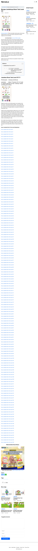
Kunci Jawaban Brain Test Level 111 (7, 383)
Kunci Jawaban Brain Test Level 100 (7, 358)
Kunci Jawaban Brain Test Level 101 (7, 360)
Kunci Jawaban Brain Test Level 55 (7, 255)
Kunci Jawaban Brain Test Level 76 (7, 302)
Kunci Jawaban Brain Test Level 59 (7, 264)
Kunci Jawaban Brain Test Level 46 (7, 234)
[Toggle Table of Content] (22, 63)
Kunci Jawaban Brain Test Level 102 (7, 362)
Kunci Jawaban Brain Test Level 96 (7, 348)
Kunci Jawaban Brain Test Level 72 (7, 292)
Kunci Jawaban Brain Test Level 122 (7, 409)
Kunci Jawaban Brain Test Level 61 (7, 269)
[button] (34, 2)
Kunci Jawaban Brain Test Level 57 (7, 260)
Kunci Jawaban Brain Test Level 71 (7, 290)
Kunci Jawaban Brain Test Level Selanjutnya (15, 72)
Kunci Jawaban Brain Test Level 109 (7, 379)
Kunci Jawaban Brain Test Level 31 (7, 199)
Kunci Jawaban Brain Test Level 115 (7, 393)
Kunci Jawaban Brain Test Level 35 (7, 208)
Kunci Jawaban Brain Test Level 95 (7, 346)
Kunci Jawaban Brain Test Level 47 (7, 236)
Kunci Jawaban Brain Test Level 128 (7, 423)
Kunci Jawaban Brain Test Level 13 (7, 157)
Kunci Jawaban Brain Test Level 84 (7, 320)
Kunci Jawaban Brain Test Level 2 (7, 131)
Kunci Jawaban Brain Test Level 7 (7, 143)
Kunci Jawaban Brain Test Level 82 (7, 316)
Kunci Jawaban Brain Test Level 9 (7, 148)
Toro (7, 482)
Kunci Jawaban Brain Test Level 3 (7, 134)
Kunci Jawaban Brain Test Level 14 (7, 159)
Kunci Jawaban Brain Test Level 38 (7, 215)
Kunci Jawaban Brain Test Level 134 (7, 437)
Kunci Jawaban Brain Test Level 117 (7, 397)
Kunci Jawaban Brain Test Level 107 (7, 374)
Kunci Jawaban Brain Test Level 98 (7, 353)
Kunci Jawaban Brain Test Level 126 (7, 418)
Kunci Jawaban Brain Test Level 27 (7, 190)
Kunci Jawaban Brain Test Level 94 (7, 344)
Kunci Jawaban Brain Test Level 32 (7, 201)
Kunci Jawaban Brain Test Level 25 (7, 185)
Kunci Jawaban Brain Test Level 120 (7, 404)
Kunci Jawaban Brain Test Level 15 (7, 162)
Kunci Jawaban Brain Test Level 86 (7, 325)
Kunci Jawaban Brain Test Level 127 (7, 421)
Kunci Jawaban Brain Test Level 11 (7, 152)
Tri (32, 23)
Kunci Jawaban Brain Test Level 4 (7, 136)
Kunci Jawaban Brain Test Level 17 (7, 166)
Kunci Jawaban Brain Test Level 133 (7, 435)
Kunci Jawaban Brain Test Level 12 (7, 155)
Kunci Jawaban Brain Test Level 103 (7, 365)
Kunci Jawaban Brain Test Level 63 (7, 274)
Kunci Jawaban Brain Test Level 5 (7, 138)
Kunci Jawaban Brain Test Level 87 (7, 327)
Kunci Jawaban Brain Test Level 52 (7, 248)
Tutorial (28, 10)
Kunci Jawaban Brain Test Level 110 (7, 381)
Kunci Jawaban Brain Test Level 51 (7, 246)
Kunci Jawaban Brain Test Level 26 (7, 187)
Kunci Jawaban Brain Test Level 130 (7, 428)
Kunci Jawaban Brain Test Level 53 (7, 250)
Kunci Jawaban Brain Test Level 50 (7, 243)
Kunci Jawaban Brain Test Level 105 (7, 369)
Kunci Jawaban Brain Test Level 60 (7, 267)
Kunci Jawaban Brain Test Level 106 (7, 372)
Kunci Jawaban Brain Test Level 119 (7, 402)
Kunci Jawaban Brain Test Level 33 (7, 204)
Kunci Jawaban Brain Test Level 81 (7, 313)
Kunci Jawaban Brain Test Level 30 (7, 197)
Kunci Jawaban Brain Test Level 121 (7, 407)
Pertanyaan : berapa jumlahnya (15, 68)
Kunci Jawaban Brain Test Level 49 (7, 241)
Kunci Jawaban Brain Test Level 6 (7, 141)
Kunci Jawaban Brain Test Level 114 (7, 390)
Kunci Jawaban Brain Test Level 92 (7, 339)
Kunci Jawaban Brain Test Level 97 (7, 351)
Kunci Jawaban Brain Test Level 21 (7, 176)
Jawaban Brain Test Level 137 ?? (9, 65)
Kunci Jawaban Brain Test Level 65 (7, 278)
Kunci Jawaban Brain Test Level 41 (7, 222)
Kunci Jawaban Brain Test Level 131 (7, 430)
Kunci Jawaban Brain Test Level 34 (7, 206)
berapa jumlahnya (4, 33)
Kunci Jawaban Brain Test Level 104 (7, 367)
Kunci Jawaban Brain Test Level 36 (7, 211)
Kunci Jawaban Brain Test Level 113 (7, 388)
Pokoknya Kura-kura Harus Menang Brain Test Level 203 (6, 511)
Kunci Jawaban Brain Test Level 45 (7, 232)
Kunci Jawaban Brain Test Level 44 (7, 229)
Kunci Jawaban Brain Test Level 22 (7, 178)
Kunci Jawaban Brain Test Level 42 (7, 225)
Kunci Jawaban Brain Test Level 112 (7, 386)
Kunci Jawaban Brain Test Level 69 (7, 285)
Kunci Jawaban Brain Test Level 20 (7, 173)
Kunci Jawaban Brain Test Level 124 (7, 414)
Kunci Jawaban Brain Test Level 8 (7, 145)
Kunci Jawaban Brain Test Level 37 (7, 213)
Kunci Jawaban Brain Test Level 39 (7, 218)
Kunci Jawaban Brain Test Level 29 (7, 194)
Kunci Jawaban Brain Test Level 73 (7, 295)
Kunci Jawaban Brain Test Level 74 (7, 297)
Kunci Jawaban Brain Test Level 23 (7, 180)
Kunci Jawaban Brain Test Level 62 (7, 271)
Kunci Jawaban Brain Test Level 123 (7, 411)
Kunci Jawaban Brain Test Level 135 (7, 439)
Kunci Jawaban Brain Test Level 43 (7, 227)
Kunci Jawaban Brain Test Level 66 (7, 281)
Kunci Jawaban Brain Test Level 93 (7, 341)
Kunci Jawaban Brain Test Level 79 (7, 309)
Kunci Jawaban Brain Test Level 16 (7, 164)
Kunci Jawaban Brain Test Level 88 (7, 330)
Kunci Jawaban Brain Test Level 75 (7, 299)
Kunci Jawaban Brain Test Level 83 (7, 318)
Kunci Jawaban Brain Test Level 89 (7, 332)
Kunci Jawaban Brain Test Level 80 (7, 311)
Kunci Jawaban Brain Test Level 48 (7, 239)
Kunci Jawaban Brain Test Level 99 (7, 355)
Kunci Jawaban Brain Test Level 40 (7, 220)
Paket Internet (29, 23)
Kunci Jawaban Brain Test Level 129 (7, 425)
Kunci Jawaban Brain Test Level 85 (7, 323)
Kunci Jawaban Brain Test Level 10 (7, 150)
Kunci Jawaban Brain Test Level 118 (7, 400)
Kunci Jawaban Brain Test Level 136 (7, 442)
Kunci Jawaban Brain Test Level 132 (7, 432)
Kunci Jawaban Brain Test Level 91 (7, 337)
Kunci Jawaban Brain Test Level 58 (7, 262)
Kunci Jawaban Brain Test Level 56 (7, 257)
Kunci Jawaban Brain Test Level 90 (7, 334)
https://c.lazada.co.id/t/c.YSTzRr (17, 470)
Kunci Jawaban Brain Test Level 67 (7, 283)
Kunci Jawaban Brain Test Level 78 (7, 306)
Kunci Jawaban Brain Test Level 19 (7, 171)
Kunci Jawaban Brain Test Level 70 (7, 288)
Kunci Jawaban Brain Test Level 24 (7, 183)
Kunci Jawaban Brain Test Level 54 (7, 253)
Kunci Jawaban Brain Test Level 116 (7, 395)
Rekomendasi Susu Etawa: (10, 73)
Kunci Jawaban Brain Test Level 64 (7, 276)
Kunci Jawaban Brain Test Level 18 (7, 169)
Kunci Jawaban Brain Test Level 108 (7, 376)
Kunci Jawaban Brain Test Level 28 (7, 192)
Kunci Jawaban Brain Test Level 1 (7, 129)
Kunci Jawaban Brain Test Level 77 (7, 304)
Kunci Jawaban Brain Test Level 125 (7, 416)
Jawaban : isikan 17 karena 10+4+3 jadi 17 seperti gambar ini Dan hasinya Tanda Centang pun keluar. (16, 70)
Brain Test (3, 496)
